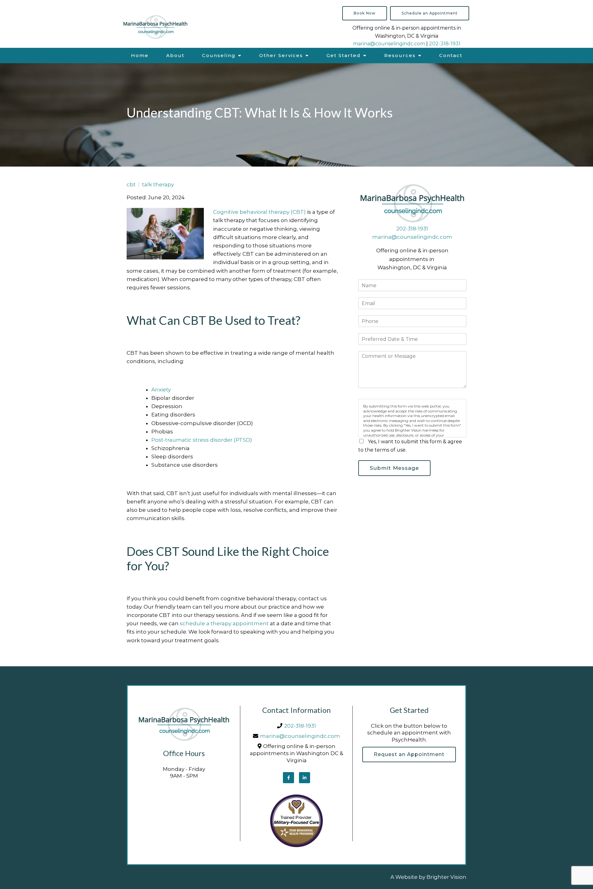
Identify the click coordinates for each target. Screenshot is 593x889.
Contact (450, 55)
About (175, 55)
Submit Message (394, 468)
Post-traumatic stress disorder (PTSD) (201, 440)
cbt (131, 184)
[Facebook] (288, 777)
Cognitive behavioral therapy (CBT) (259, 212)
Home (140, 55)
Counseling (219, 55)
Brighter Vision (446, 877)
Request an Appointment (409, 754)
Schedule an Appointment (430, 13)
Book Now (365, 13)
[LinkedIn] (304, 777)
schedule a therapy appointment (224, 623)
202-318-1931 (445, 44)
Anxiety (161, 390)
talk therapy (158, 184)
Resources (400, 55)
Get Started (343, 55)
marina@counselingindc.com (389, 44)
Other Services (281, 55)
